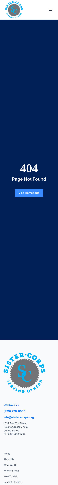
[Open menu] (50, 9)
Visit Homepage (29, 192)
